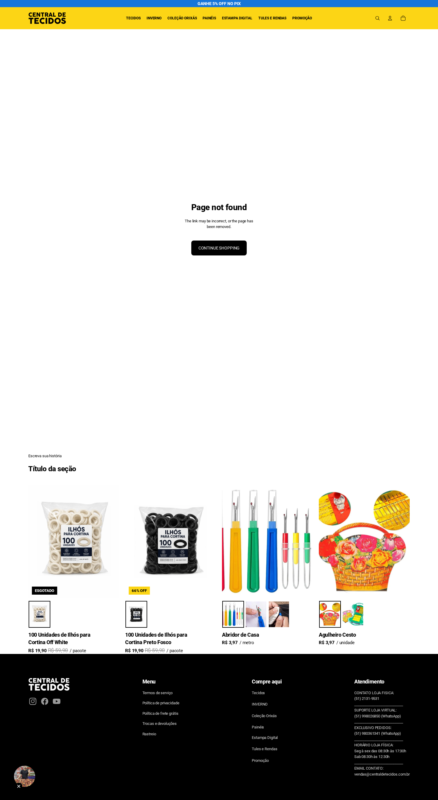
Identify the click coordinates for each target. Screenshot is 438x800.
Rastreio (149, 734)
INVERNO (260, 704)
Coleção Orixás (264, 716)
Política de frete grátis (160, 713)
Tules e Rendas (264, 749)
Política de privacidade (160, 703)
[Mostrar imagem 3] (279, 614)
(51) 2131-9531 (366, 698)
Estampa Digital (265, 737)
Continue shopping (219, 248)
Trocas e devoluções (159, 723)
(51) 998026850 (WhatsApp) (377, 716)
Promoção (260, 760)
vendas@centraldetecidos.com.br (382, 774)
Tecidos (258, 693)
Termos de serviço (157, 693)
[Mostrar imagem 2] (256, 614)
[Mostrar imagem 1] (39, 614)
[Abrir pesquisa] (377, 18)
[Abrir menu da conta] (390, 18)
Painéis (258, 727)
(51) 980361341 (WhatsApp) (377, 733)
